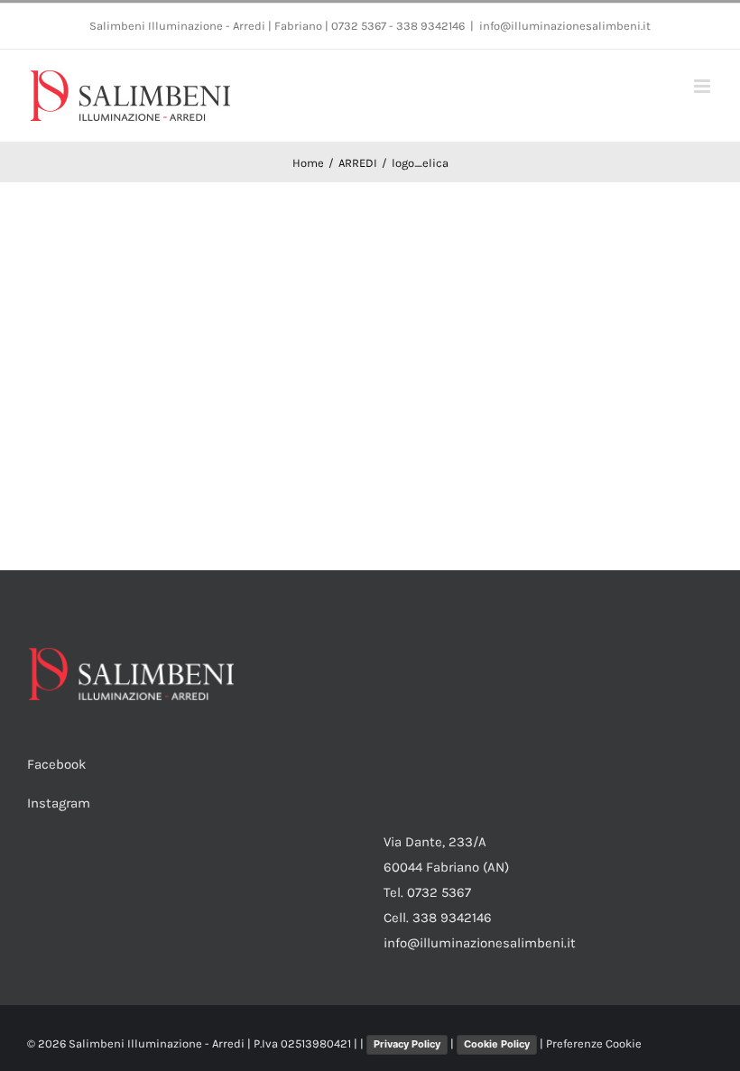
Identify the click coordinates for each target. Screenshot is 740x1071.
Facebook (56, 764)
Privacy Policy (407, 1044)
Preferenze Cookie (594, 1043)
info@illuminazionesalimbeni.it (565, 25)
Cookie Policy (497, 1044)
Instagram (58, 803)
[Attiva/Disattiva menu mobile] (703, 86)
